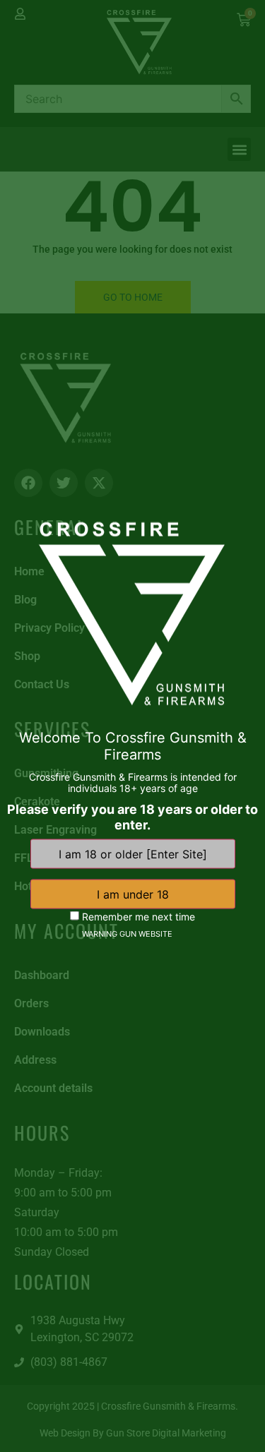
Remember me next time (137, 916)
